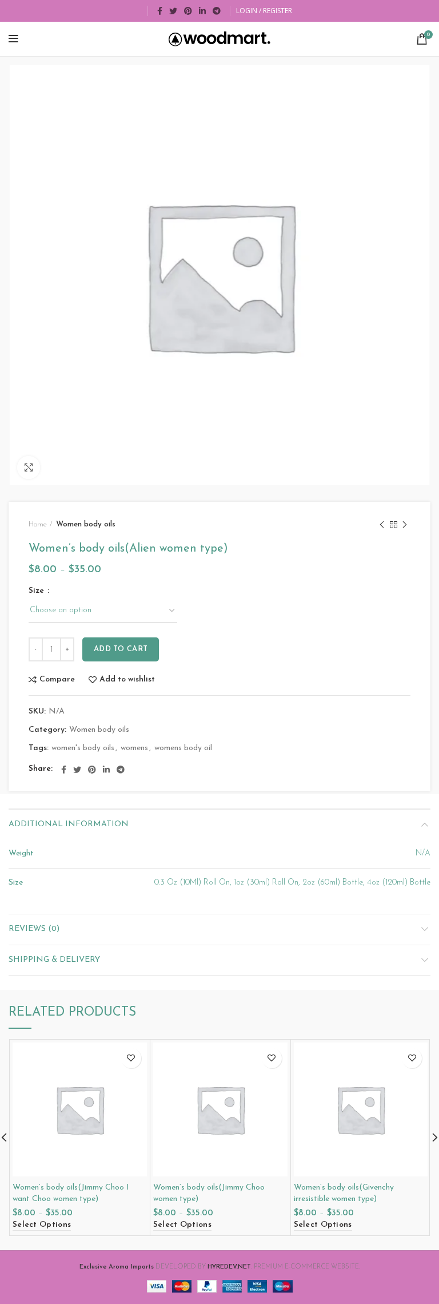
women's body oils (82, 748)
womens (134, 748)
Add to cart (120, 649)
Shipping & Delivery (54, 960)
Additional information (69, 824)
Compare (57, 680)
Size (37, 591)
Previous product (382, 524)
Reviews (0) (34, 929)
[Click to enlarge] (28, 467)
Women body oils (85, 524)
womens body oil (183, 748)
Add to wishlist (127, 680)
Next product (404, 524)
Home (38, 524)
